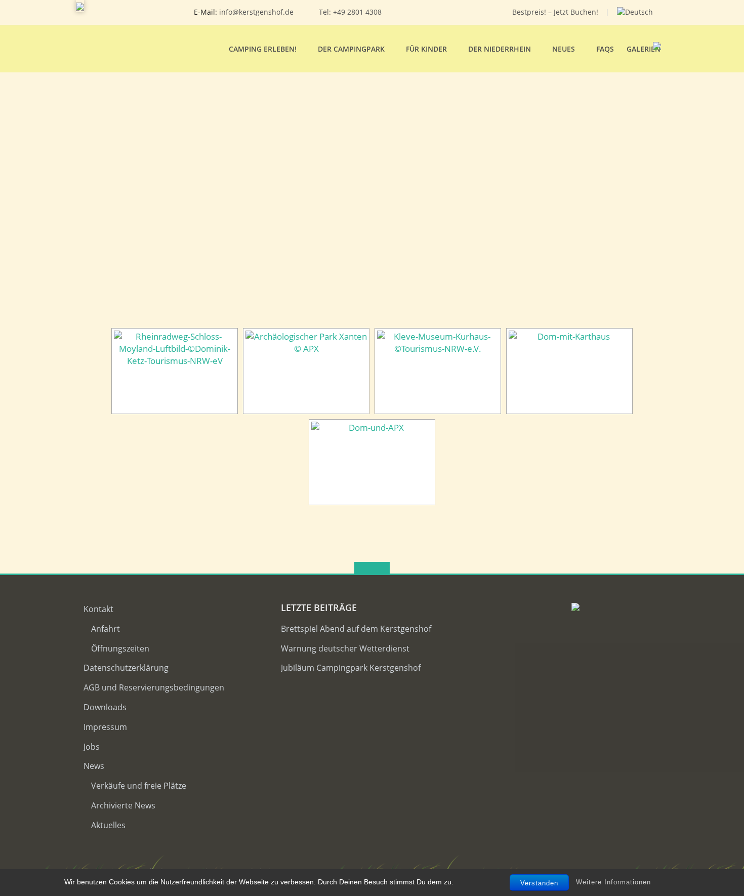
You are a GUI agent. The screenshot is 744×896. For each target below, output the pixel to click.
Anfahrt (105, 628)
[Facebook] (441, 12)
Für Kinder (426, 49)
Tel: (326, 12)
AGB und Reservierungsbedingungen (154, 687)
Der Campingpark (351, 49)
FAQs (605, 49)
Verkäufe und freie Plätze (138, 785)
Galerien (643, 49)
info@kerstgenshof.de (256, 12)
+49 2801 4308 (357, 12)
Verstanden (539, 883)
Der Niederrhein (499, 49)
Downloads (105, 707)
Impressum (105, 726)
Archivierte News (123, 805)
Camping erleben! (263, 49)
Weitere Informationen (613, 882)
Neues (563, 49)
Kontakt (98, 609)
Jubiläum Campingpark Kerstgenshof (351, 667)
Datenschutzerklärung (126, 667)
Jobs (92, 746)
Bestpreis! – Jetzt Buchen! (555, 12)
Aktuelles (108, 825)
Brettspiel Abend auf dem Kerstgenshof (356, 628)
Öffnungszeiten (120, 648)
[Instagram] (457, 12)
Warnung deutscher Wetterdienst (345, 648)
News (94, 765)
